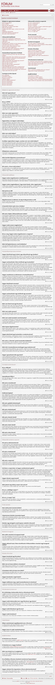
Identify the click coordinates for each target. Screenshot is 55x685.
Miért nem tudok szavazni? (7, 63)
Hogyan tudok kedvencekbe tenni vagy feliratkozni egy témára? (40, 62)
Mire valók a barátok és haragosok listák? (36, 43)
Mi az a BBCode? (5, 75)
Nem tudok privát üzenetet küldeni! (35, 36)
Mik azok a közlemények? (7, 81)
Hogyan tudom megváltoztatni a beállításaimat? (11, 38)
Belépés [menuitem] (51, 11)
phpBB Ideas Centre (32, 654)
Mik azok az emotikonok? (7, 77)
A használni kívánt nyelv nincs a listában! (10, 44)
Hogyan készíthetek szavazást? (8, 59)
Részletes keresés (53, 5)
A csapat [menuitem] (28, 678)
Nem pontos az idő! (6, 42)
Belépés (8, 12)
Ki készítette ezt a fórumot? (33, 75)
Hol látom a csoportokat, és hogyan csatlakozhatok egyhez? (40, 26)
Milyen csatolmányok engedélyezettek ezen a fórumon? (39, 69)
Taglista (16, 10)
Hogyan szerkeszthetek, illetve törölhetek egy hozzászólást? (14, 56)
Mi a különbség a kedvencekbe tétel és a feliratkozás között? (40, 61)
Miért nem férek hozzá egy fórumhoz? (9, 61)
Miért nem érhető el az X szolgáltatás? (35, 78)
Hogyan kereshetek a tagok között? (35, 54)
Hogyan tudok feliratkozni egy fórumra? (35, 63)
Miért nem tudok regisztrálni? (7, 25)
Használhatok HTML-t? (6, 76)
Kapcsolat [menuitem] (23, 678)
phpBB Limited (20, 640)
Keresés (51, 5)
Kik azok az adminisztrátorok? (34, 22)
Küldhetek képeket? (6, 78)
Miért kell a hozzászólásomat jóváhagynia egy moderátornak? (14, 69)
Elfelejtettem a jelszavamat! (7, 31)
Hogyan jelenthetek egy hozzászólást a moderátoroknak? (13, 66)
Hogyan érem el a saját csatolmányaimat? (36, 70)
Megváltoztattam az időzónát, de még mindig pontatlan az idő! (14, 43)
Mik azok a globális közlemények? (9, 80)
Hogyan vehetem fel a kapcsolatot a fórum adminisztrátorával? (40, 80)
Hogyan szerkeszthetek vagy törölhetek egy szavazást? (13, 60)
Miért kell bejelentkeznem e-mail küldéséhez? (11, 49)
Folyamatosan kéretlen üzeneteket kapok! (36, 37)
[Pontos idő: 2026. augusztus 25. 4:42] (52, 15)
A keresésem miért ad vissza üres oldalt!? (36, 53)
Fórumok (10, 10)
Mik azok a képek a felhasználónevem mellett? (11, 46)
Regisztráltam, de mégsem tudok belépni (10, 26)
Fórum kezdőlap (10, 678)
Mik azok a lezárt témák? (7, 83)
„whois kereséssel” (30, 661)
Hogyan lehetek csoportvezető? (34, 27)
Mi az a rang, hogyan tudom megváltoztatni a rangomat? (13, 48)
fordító (22, 646)
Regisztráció (13, 12)
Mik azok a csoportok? (32, 25)
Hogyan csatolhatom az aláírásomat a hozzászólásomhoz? (13, 58)
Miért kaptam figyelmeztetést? (8, 65)
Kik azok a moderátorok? (33, 24)
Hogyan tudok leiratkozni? (33, 65)
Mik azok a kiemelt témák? (7, 82)
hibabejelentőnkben (47, 647)
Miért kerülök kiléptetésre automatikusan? (10, 32)
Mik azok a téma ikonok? (7, 85)
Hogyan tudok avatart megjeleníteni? (9, 47)
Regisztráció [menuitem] (53, 11)
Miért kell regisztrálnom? (7, 22)
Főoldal (5, 10)
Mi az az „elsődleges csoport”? (34, 30)
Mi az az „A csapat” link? (33, 31)
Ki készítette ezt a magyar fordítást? (35, 76)
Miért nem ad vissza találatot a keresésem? (36, 51)
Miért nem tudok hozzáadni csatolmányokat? (11, 64)
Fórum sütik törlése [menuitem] (34, 678)
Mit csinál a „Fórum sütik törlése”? (8, 33)
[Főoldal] (10, 4)
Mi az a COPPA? (5, 24)
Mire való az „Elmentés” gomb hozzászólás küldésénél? (13, 67)
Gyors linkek (2, 11)
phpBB (17, 681)
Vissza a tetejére (49, 99)
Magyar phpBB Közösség (15, 646)
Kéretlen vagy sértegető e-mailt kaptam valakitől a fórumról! (39, 38)
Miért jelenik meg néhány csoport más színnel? (37, 29)
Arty (29, 682)
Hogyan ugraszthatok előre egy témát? (9, 70)
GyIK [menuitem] (49, 11)
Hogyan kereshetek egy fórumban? (35, 50)
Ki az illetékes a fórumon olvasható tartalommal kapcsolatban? (40, 79)
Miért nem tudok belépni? (7, 27)
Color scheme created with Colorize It (36, 681)
